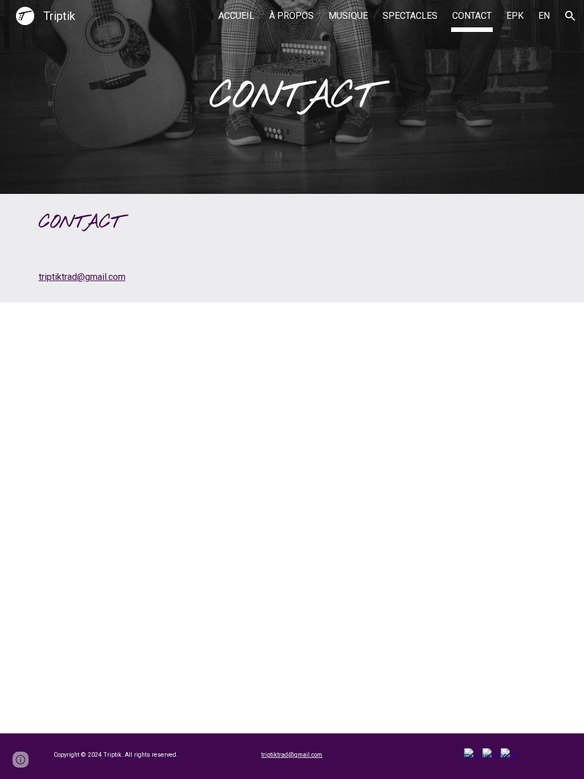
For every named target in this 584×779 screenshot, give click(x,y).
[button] (570, 16)
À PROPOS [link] (291, 15)
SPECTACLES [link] (410, 15)
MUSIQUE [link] (348, 15)
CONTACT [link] (472, 15)
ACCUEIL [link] (236, 15)
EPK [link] (515, 15)
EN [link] (544, 15)
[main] (291, 97)
